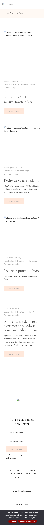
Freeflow (7, 87)
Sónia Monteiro (13, 91)
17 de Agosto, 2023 (12, 167)
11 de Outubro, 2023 (12, 81)
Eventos (31, 84)
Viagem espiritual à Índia (22, 270)
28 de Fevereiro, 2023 (13, 308)
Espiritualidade (21, 84)
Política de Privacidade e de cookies (15, 474)
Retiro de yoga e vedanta (21, 180)
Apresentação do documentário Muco (18, 99)
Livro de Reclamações (22, 491)
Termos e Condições (27, 521)
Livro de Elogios (22, 504)
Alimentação (9, 84)
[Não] (41, 517)
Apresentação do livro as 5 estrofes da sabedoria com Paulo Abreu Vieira (21, 325)
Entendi (13, 521)
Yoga (14, 87)
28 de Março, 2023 (12, 258)
